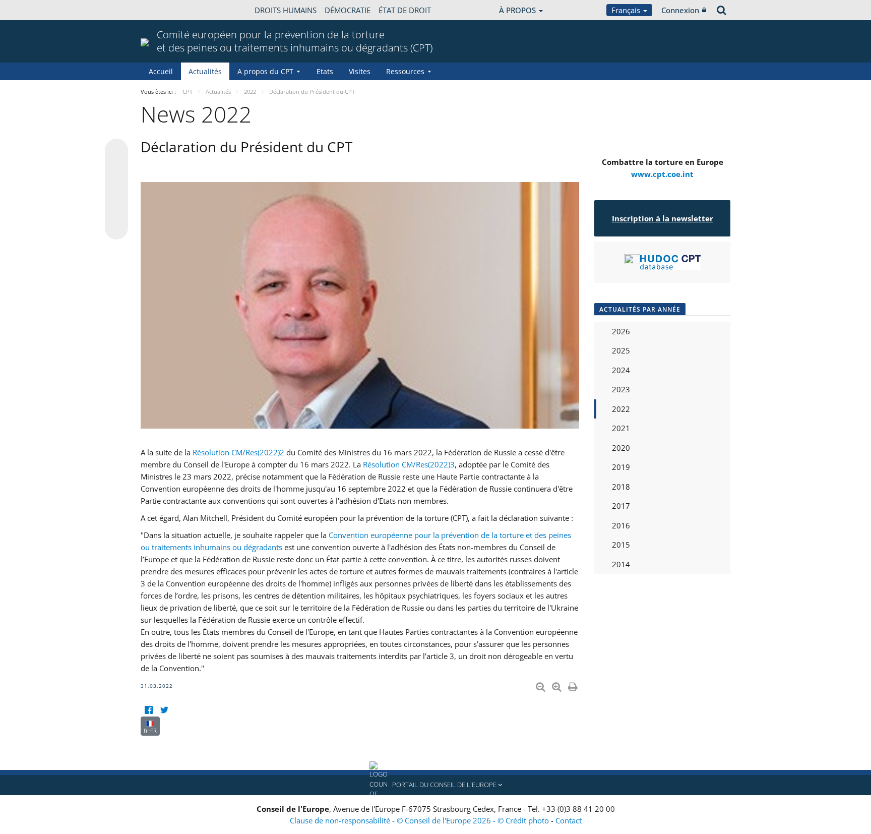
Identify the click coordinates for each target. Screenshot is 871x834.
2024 (621, 370)
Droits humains (286, 10)
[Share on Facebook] (116, 189)
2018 (621, 487)
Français (626, 10)
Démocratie (347, 10)
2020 (621, 448)
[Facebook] (148, 710)
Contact (568, 820)
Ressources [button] (405, 71)
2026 (621, 331)
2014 (621, 564)
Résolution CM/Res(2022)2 (238, 452)
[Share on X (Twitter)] (116, 170)
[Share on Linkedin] (116, 208)
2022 (621, 409)
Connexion (680, 10)
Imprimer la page (573, 684)
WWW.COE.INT (166, 10)
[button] (435, 785)
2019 (621, 467)
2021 (621, 428)
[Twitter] (164, 710)
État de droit (405, 10)
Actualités (205, 71)
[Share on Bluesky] (116, 151)
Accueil (161, 71)
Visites (359, 71)
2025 (621, 350)
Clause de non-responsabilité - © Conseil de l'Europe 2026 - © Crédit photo (420, 820)
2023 (621, 389)
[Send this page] (116, 227)
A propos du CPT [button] (265, 71)
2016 (621, 525)
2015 (621, 545)
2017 (621, 506)
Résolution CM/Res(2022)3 (409, 464)
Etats (325, 71)
